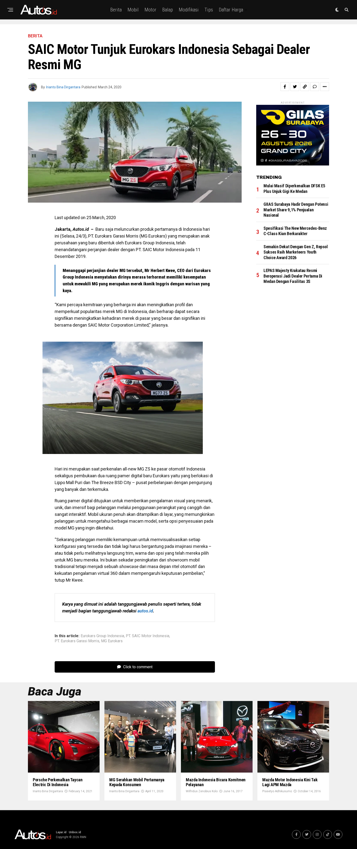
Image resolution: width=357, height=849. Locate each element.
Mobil (133, 10)
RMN (83, 837)
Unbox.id (75, 832)
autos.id (145, 610)
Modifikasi (189, 10)
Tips (208, 10)
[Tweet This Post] (294, 86)
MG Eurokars (112, 641)
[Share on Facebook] (284, 86)
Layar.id (61, 832)
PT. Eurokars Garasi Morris (77, 641)
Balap (167, 10)
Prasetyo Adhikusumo (277, 791)
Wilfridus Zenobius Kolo (202, 791)
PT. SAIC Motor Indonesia (147, 636)
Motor (150, 10)
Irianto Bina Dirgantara (63, 87)
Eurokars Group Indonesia (102, 636)
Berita (116, 10)
